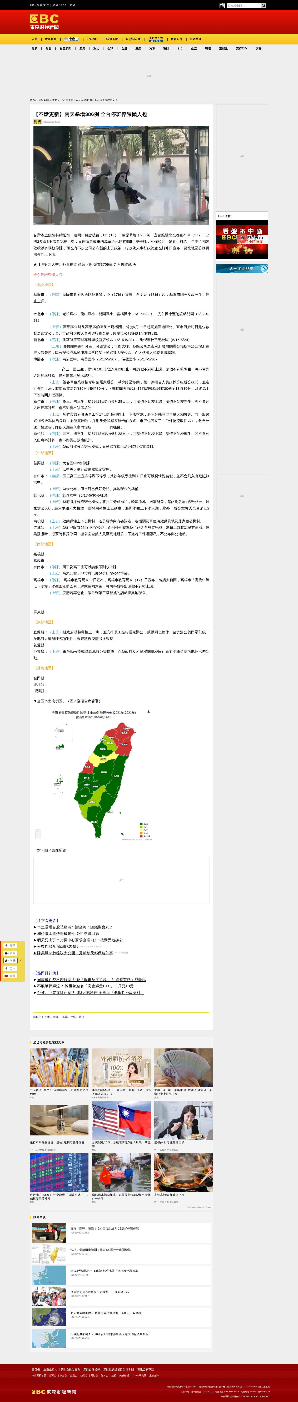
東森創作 (154, 1375)
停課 (64, 1016)
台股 (124, 48)
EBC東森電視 (39, 4)
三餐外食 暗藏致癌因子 (169, 1142)
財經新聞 (51, 39)
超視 (113, 1375)
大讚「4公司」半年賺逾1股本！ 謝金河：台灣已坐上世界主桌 (183, 1092)
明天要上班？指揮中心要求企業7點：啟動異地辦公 (80, 940)
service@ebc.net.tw (260, 1391)
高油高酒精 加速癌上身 (169, 1194)
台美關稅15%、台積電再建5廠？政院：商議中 (121, 1144)
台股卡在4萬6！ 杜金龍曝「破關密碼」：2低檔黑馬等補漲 (59, 1196)
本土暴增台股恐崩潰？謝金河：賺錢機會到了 (75, 927)
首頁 (35, 39)
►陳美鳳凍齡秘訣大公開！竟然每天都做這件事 (73, 953)
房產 (138, 48)
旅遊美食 (195, 39)
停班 (73, 1016)
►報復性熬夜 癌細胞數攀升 (56, 946)
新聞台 (53, 1375)
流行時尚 (242, 48)
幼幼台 (84, 1375)
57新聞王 (93, 39)
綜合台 (63, 1375)
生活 (194, 48)
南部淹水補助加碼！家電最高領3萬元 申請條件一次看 (121, 1196)
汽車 (152, 48)
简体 (72, 4)
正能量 (223, 48)
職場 (208, 48)
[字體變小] (10, 962)
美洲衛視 (124, 1375)
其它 (259, 48)
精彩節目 (176, 39)
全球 (110, 48)
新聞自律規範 (91, 1369)
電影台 (94, 1375)
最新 (35, 48)
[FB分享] (10, 947)
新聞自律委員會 (70, 1369)
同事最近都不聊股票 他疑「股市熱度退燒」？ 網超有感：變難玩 (91, 980)
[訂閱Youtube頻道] (10, 977)
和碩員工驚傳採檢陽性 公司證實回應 (68, 933)
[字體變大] (10, 954)
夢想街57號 (133, 39)
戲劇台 (73, 1375)
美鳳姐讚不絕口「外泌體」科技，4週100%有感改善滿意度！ (121, 1092)
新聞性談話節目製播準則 (118, 1369)
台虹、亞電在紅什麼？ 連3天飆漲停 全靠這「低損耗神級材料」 (90, 993)
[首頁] (44, 21)
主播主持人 (50, 1369)
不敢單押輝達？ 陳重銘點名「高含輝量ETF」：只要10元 (85, 986)
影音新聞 (65, 48)
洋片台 (104, 1375)
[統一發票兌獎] (242, 272)
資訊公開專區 (145, 1369)
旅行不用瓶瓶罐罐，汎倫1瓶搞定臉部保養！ (58, 1142)
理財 (166, 48)
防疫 (81, 1016)
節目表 (36, 1369)
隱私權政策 (264, 1386)
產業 (82, 48)
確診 (55, 1016)
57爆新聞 (112, 39)
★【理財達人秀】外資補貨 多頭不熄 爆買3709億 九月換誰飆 (82, 264)
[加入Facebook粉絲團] (10, 969)
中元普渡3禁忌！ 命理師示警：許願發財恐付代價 (59, 1092)
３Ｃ (180, 48)
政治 (96, 48)
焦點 (49, 48)
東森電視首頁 (39, 1375)
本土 (47, 1016)
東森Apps (59, 4)
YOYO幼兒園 (139, 1375)
